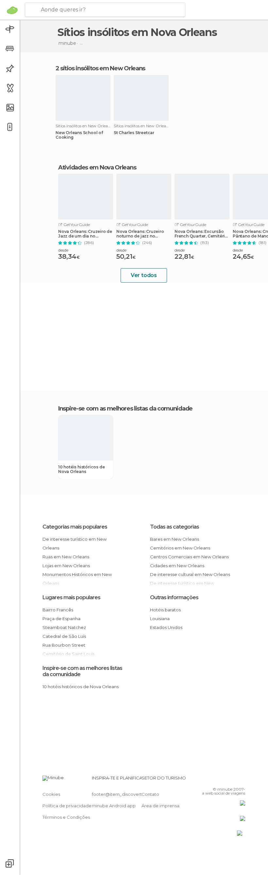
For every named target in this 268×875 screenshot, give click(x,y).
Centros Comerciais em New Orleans (189, 556)
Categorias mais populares (74, 527)
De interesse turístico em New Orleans (74, 543)
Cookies (51, 794)
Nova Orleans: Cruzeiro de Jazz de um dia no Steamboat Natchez (85, 233)
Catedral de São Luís (64, 636)
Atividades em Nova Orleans (97, 167)
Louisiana (160, 618)
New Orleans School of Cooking (79, 135)
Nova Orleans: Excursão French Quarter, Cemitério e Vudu (201, 233)
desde (63, 250)
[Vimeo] (232, 780)
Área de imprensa (160, 805)
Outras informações (174, 597)
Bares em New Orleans (174, 539)
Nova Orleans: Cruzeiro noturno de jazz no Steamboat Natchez (140, 233)
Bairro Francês (57, 609)
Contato (150, 794)
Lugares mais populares (71, 597)
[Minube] (12, 10)
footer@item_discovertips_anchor (128, 794)
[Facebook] (215, 780)
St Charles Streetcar (134, 133)
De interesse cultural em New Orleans (190, 574)
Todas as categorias (174, 527)
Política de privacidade (67, 805)
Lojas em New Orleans (66, 565)
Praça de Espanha (61, 618)
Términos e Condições (66, 817)
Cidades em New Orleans (177, 565)
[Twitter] (224, 780)
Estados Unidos (166, 627)
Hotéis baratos (165, 609)
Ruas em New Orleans (65, 556)
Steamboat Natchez (64, 627)
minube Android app (114, 805)
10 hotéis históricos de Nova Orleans (81, 469)
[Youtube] (241, 780)
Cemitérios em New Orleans (180, 548)
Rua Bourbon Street (63, 645)
